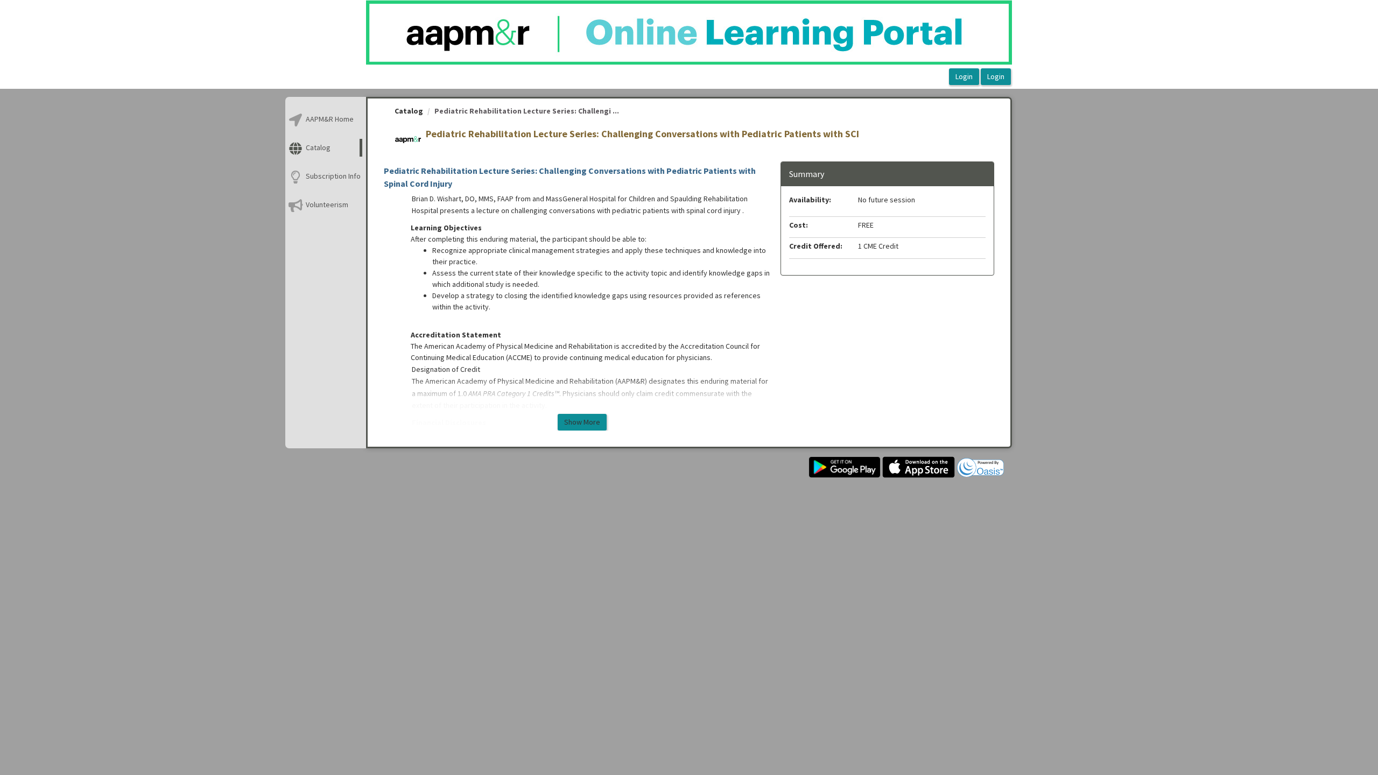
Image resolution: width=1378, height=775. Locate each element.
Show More (582, 422)
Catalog (409, 111)
